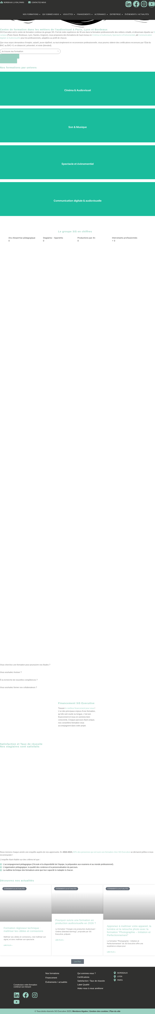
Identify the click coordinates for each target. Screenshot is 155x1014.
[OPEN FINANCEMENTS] (92, 14)
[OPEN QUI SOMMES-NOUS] (60, 14)
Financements (83, 14)
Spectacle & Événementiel (123, 35)
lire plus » (8, 945)
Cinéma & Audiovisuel (101, 35)
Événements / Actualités (137, 14)
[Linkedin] (128, 4)
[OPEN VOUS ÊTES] (74, 14)
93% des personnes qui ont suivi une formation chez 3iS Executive (102, 852)
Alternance (100, 14)
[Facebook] (136, 4)
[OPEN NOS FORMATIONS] (40, 14)
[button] (77, 961)
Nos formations (30, 14)
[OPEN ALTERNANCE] (107, 14)
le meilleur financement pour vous (79, 708)
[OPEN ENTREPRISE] (122, 14)
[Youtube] (151, 4)
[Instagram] (144, 4)
